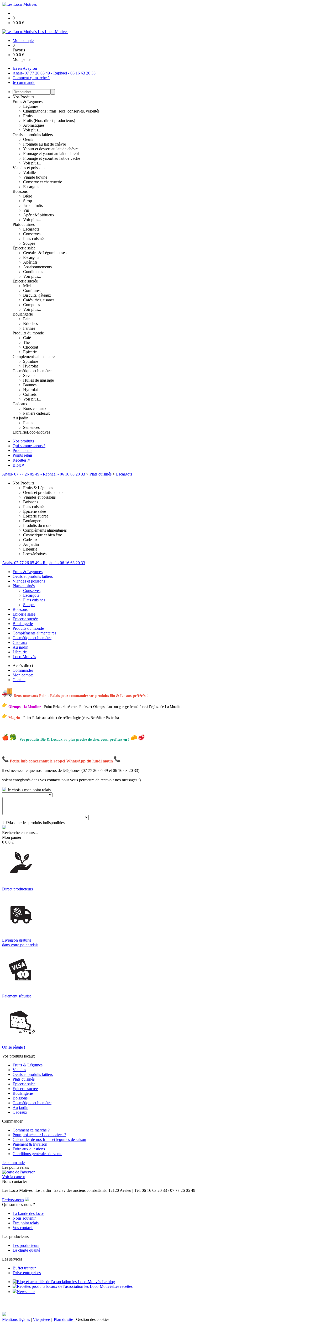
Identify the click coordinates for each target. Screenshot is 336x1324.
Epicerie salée (24, 1084)
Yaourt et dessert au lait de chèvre (50, 149)
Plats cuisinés (24, 224)
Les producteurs (26, 1245)
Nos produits (23, 441)
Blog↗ (18, 465)
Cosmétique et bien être (32, 371)
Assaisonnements (37, 267)
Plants (28, 422)
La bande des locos (28, 1213)
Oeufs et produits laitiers (33, 134)
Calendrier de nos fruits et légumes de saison (49, 1139)
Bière (27, 196)
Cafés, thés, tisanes (38, 300)
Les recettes (123, 1286)
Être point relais (26, 1223)
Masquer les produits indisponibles (36, 822)
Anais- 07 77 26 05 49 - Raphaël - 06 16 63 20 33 (54, 73)
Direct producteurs (17, 889)
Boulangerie (23, 314)
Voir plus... (32, 130)
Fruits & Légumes (28, 101)
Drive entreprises (27, 1272)
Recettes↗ (21, 460)
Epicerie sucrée (25, 1088)
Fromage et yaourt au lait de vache (51, 158)
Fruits (28, 116)
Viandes (19, 1069)
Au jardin (20, 418)
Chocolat (30, 347)
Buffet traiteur (24, 1268)
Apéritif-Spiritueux (38, 215)
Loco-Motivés (38, 432)
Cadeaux (20, 404)
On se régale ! (13, 1047)
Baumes (29, 385)
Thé (26, 342)
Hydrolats (31, 389)
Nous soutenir (24, 1218)
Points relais (23, 455)
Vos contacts (23, 1227)
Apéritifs (30, 262)
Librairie (20, 432)
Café (27, 337)
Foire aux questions (29, 1149)
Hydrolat (30, 366)
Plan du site (65, 1319)
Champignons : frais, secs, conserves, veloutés (61, 111)
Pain (26, 319)
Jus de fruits (33, 205)
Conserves (31, 234)
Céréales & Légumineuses (44, 252)
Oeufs (28, 139)
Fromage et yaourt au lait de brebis (51, 153)
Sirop (27, 201)
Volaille (29, 172)
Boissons (20, 191)
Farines (29, 328)
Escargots (31, 186)
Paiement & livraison (30, 1144)
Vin (26, 210)
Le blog (108, 1281)
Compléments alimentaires (34, 356)
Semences (31, 427)
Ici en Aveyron (25, 68)
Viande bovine (35, 177)
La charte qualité (26, 1250)
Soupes (29, 243)
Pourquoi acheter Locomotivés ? (39, 1135)
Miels (27, 286)
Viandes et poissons (29, 168)
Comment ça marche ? (31, 78)
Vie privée (41, 1319)
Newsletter (26, 1291)
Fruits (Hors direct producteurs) (49, 120)
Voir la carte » (13, 1176)
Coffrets (29, 394)
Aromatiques (33, 125)
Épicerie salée (24, 248)
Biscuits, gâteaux (37, 295)
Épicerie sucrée (25, 281)
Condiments (33, 271)
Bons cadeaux (34, 408)
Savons (29, 375)
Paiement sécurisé (17, 996)
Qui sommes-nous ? (29, 446)
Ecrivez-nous (13, 1200)
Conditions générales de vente (37, 1153)
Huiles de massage (38, 380)
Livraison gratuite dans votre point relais (20, 942)
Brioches (30, 323)
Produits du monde (28, 333)
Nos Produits (23, 97)
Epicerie (30, 352)
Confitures (31, 290)
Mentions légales (16, 1319)
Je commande (24, 82)
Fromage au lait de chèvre (44, 144)
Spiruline (30, 361)
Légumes (30, 106)
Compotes (31, 304)
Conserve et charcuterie (42, 182)
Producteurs (22, 450)
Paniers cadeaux (36, 413)
